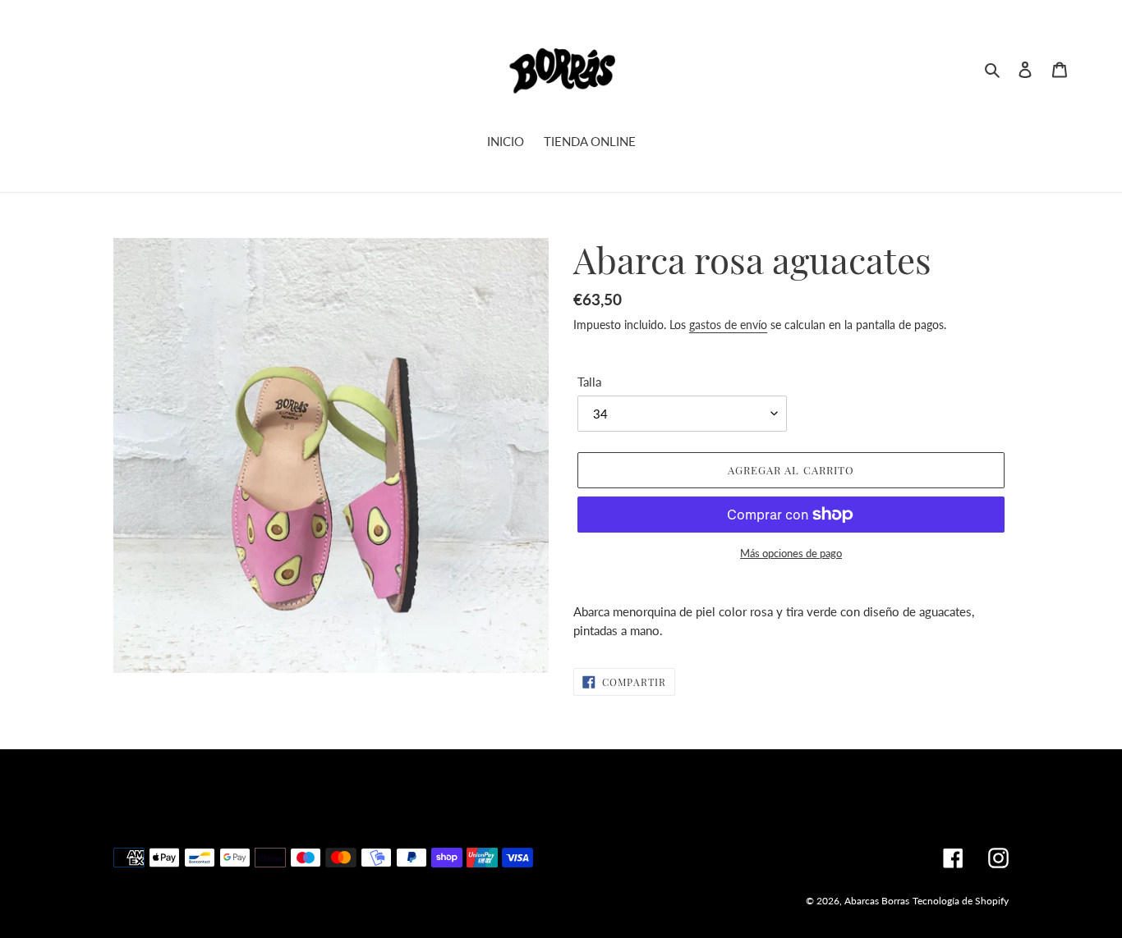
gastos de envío (728, 325)
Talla (589, 381)
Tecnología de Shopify (961, 901)
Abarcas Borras (876, 901)
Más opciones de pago (791, 553)
